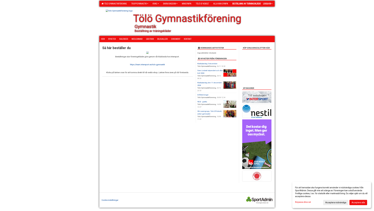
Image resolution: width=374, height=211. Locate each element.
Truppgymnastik (139, 3)
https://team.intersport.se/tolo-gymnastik (147, 64)
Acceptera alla (358, 202)
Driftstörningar (202, 95)
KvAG (155, 3)
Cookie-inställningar (110, 200)
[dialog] (331, 195)
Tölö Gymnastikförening (115, 3)
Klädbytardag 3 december (207, 64)
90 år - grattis (202, 102)
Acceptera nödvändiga (335, 202)
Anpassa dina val (303, 202)
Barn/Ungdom (169, 3)
